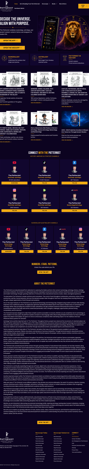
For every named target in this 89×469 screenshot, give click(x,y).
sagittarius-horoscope (41, 454)
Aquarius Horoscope (40, 459)
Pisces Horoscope (39, 461)
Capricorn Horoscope (40, 456)
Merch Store (62, 4)
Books (53, 4)
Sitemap (74, 447)
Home (16, 4)
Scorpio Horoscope (40, 452)
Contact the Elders (76, 438)
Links (73, 443)
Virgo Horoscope (39, 447)
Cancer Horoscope (40, 443)
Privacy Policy (75, 450)
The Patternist (75, 436)
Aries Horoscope (39, 436)
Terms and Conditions (77, 452)
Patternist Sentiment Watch (78, 445)
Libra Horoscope (39, 450)
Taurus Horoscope (40, 438)
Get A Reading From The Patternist (30, 4)
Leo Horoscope (39, 445)
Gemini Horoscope (40, 441)
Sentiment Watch (19, 8)
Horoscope (45, 4)
